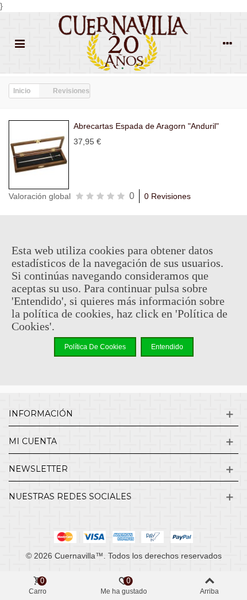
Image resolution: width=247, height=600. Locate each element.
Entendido (167, 347)
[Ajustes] (227, 43)
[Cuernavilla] (123, 43)
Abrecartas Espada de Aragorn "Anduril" (146, 126)
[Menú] (19, 43)
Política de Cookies (95, 347)
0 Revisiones (167, 196)
